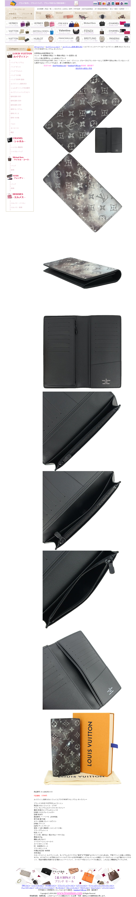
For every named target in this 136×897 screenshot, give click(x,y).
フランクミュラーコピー (66, 885)
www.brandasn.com (69, 893)
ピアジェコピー (82, 885)
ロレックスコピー (72, 888)
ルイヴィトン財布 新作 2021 (72, 47)
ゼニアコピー (96, 888)
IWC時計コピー (50, 885)
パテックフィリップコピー (44, 888)
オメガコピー (60, 888)
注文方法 (79, 68)
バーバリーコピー (108, 888)
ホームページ (39, 47)
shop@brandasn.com (59, 66)
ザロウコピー (85, 888)
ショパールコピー (37, 885)
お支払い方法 (87, 68)
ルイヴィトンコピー (53, 47)
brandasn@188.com (74, 66)
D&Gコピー (26, 885)
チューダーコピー (27, 888)
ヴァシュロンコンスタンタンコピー (101, 885)
